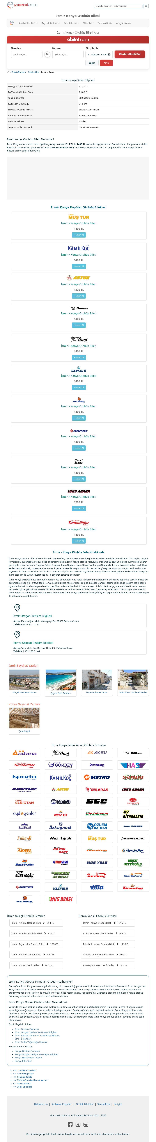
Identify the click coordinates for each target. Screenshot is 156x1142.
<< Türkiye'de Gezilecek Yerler (30, 1080)
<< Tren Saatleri (22, 1083)
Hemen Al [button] (79, 234)
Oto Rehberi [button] (70, 23)
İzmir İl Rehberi (23, 1038)
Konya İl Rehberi (23, 1060)
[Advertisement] (78, 178)
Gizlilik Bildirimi (85, 1104)
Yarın (106, 62)
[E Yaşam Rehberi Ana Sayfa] (22, 5)
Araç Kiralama (123, 23)
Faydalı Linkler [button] (50, 23)
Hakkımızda (41, 1104)
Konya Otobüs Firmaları (27, 1050)
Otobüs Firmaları (19, 72)
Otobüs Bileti (105, 23)
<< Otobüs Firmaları (24, 1070)
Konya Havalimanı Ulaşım (28, 1057)
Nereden (16, 48)
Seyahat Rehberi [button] (27, 23)
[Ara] (146, 6)
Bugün (92, 62)
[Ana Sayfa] (8, 72)
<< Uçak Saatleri (22, 1086)
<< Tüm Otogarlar (23, 1073)
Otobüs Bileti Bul (129, 54)
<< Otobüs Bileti (22, 1076)
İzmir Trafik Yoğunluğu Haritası (31, 1041)
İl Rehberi (88, 23)
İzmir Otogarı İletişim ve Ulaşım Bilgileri (36, 1032)
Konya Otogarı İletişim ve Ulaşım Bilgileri (36, 1054)
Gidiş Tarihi (92, 48)
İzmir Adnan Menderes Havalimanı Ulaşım (37, 1035)
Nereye (56, 48)
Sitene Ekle (103, 1104)
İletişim (118, 1104)
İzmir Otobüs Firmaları (27, 1028)
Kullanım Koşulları (61, 1104)
